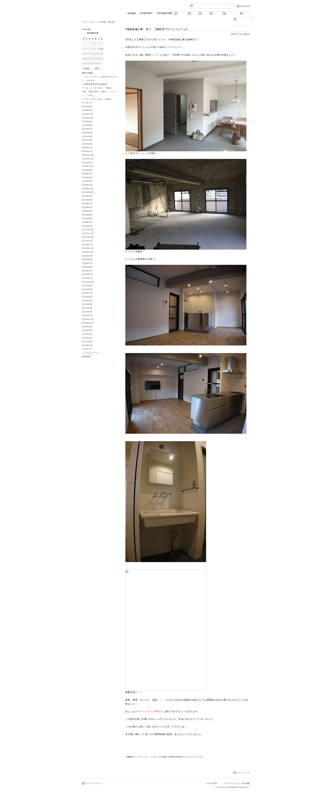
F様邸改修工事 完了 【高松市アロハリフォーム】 (156, 29)
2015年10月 (88, 282)
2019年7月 (87, 203)
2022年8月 (87, 136)
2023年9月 (87, 121)
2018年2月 (87, 222)
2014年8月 (87, 330)
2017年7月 (87, 241)
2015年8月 (87, 289)
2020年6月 (87, 177)
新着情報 (86, 356)
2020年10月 (88, 166)
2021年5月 (87, 163)
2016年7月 (87, 263)
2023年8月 (87, 125)
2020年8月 (87, 170)
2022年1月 (87, 151)
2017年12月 (88, 230)
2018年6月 (87, 211)
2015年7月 (87, 293)
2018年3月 (87, 218)
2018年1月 (87, 226)
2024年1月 (87, 114)
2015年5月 (87, 301)
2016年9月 (87, 256)
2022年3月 (87, 144)
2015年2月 (87, 312)
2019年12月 (88, 189)
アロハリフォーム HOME (94, 22)
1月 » (97, 69)
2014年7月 (87, 334)
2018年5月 (87, 215)
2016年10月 (88, 252)
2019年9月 (87, 196)
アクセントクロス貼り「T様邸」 (97, 88)
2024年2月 (87, 110)
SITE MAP (212, 783)
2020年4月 (87, 185)
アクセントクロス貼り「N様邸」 (97, 99)
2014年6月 (87, 338)
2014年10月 (88, 323)
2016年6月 (87, 267)
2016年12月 (88, 248)
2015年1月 (87, 315)
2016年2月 (87, 274)
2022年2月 (87, 147)
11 (102, 49)
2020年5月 (87, 181)
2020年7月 (87, 174)
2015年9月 (87, 285)
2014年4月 (87, 345)
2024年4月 (87, 107)
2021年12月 (88, 155)
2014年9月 (87, 327)
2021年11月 (88, 159)
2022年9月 (87, 133)
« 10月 (86, 69)
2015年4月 (87, 304)
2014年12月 (88, 319)
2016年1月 (87, 278)
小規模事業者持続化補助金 (94, 84)
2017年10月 (88, 237)
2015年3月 (87, 308)
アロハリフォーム (97, 11)
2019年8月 (87, 200)
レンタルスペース (90, 353)
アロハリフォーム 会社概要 (237, 783)
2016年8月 (87, 259)
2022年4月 (87, 140)
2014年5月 (87, 341)
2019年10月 (88, 192)
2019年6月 (87, 207)
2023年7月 (87, 129)
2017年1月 (87, 245)
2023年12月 (88, 118)
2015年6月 (87, 297)
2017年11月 (88, 233)
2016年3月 (87, 271)
